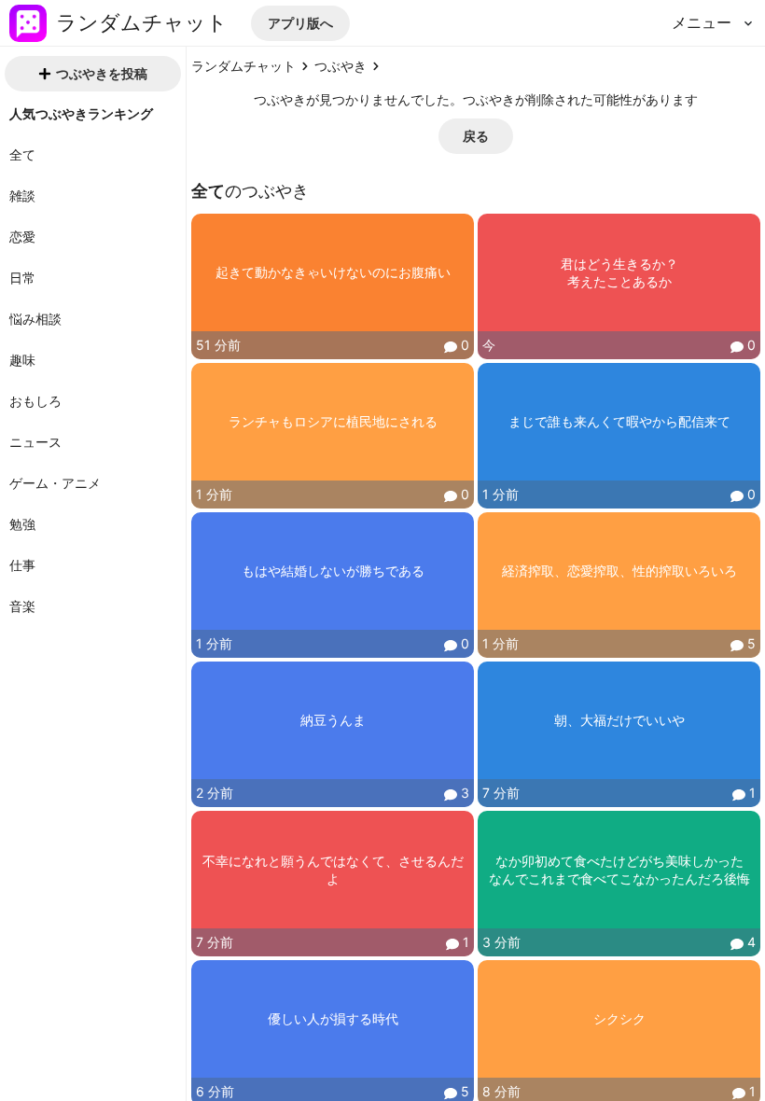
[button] (300, 23)
